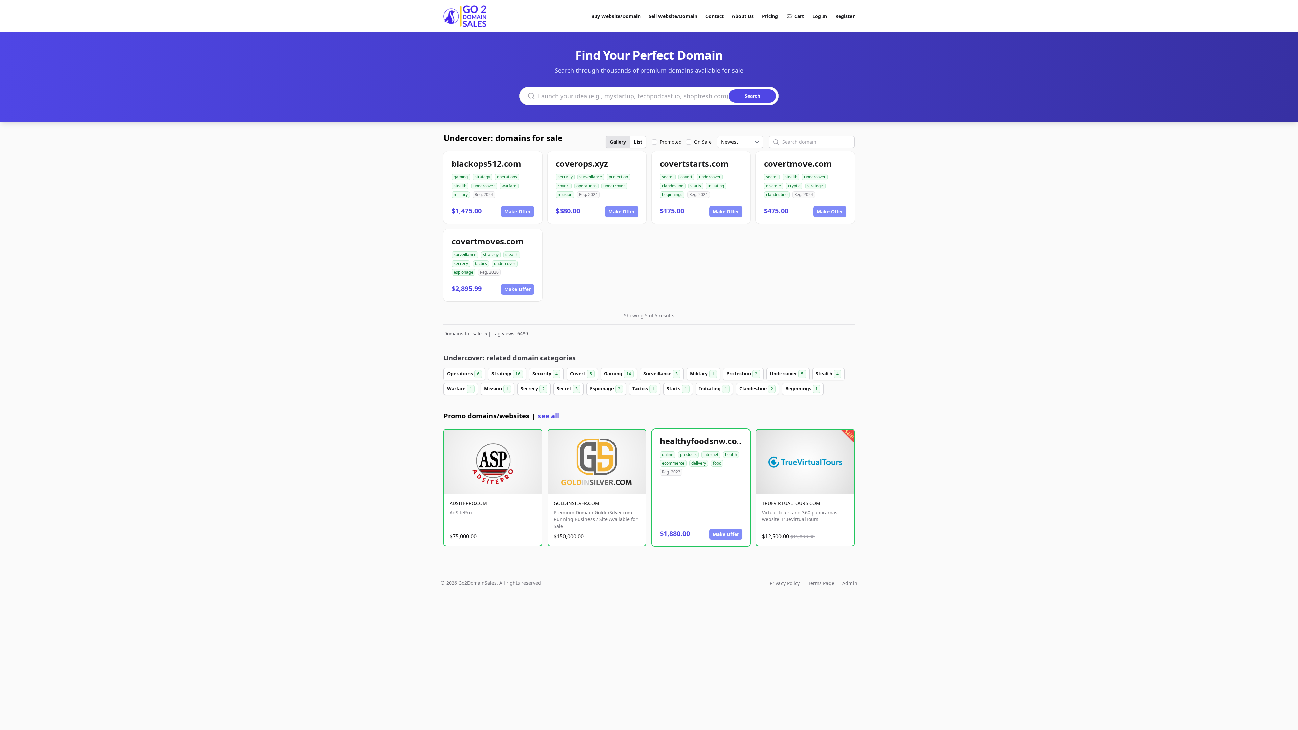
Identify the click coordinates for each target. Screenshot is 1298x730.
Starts (677, 388)
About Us (743, 16)
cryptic (794, 186)
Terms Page (821, 583)
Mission (496, 388)
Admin (849, 583)
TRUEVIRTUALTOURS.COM (791, 503)
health (731, 454)
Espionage (605, 388)
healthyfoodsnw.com (702, 440)
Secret (567, 388)
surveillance (590, 177)
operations (507, 177)
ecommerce (673, 463)
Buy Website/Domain (616, 16)
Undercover (786, 373)
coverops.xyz (582, 163)
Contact (714, 16)
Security (545, 373)
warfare (509, 186)
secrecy (461, 263)
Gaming (617, 373)
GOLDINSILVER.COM (576, 503)
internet (710, 454)
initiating (716, 186)
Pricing (770, 16)
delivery (698, 463)
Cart (799, 16)
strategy (482, 177)
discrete (773, 186)
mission (565, 194)
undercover (484, 186)
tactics (481, 263)
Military (702, 373)
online (667, 454)
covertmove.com (798, 163)
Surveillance (660, 373)
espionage (463, 272)
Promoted (671, 142)
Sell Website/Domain (673, 16)
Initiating (713, 388)
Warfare (459, 388)
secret (668, 177)
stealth (460, 186)
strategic (815, 186)
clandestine (672, 186)
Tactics (643, 388)
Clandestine (756, 388)
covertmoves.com (488, 241)
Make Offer (517, 211)
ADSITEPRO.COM (468, 503)
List (638, 142)
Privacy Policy (785, 583)
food (717, 463)
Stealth (827, 373)
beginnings (672, 194)
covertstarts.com (694, 163)
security (565, 177)
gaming (461, 177)
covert (564, 186)
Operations (463, 373)
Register (845, 16)
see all (548, 415)
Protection (742, 373)
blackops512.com (486, 163)
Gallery (618, 142)
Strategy (505, 373)
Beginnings (801, 388)
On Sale (703, 142)
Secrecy (533, 388)
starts (695, 186)
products (688, 454)
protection (618, 177)
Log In (819, 16)
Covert (581, 373)
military (461, 194)
